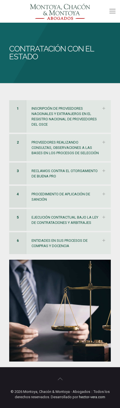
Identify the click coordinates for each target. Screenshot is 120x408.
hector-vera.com (92, 397)
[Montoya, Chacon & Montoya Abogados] (60, 11)
